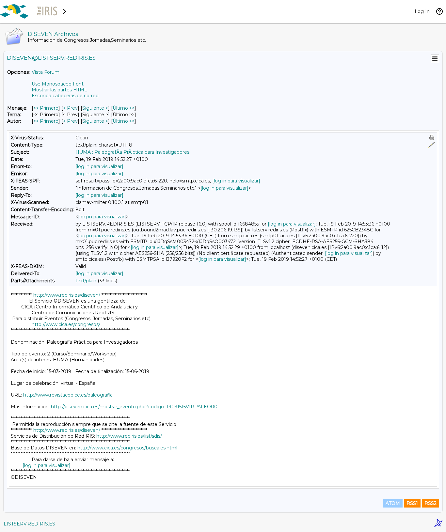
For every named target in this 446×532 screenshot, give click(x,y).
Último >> (124, 108)
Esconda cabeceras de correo (65, 96)
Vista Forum (45, 72)
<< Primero (45, 108)
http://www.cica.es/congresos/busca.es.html (127, 448)
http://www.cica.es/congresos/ (66, 324)
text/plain (85, 281)
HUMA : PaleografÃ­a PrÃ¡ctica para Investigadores (132, 152)
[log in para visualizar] (99, 166)
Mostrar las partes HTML (59, 90)
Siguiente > (95, 108)
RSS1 (412, 503)
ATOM (393, 503)
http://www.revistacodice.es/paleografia (68, 395)
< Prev (70, 108)
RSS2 (430, 503)
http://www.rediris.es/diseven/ (66, 295)
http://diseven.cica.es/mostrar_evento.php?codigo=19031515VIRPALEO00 (134, 407)
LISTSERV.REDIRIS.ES (29, 524)
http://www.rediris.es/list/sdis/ (129, 436)
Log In (422, 11)
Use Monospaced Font (58, 84)
